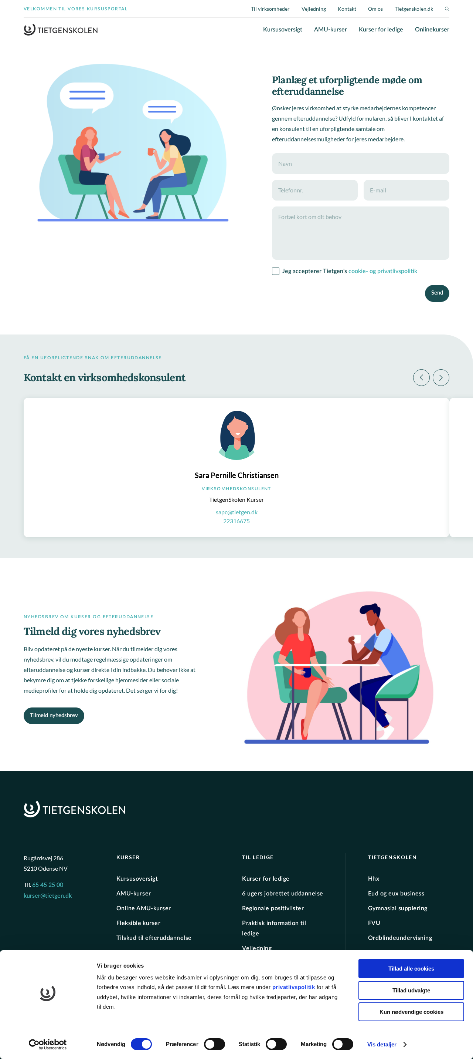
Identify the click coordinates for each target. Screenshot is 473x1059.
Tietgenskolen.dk (414, 9)
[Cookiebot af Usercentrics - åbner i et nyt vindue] (48, 1044)
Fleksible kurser (138, 923)
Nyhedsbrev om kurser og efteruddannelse (88, 617)
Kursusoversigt (282, 30)
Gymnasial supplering (398, 908)
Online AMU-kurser (143, 908)
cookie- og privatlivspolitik (382, 271)
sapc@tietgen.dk (237, 511)
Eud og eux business (396, 894)
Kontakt (347, 9)
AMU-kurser (330, 30)
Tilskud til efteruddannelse (154, 938)
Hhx (373, 879)
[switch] (214, 1044)
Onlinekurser (432, 30)
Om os (375, 9)
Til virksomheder (270, 9)
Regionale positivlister (273, 908)
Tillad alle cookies (411, 968)
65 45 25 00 (47, 885)
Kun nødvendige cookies (411, 1012)
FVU (374, 923)
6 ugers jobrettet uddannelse (282, 894)
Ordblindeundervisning (400, 938)
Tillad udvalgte (411, 990)
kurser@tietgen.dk (48, 896)
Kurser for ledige (381, 30)
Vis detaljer (382, 1044)
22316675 (236, 520)
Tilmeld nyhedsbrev (54, 715)
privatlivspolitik (294, 987)
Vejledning (314, 9)
